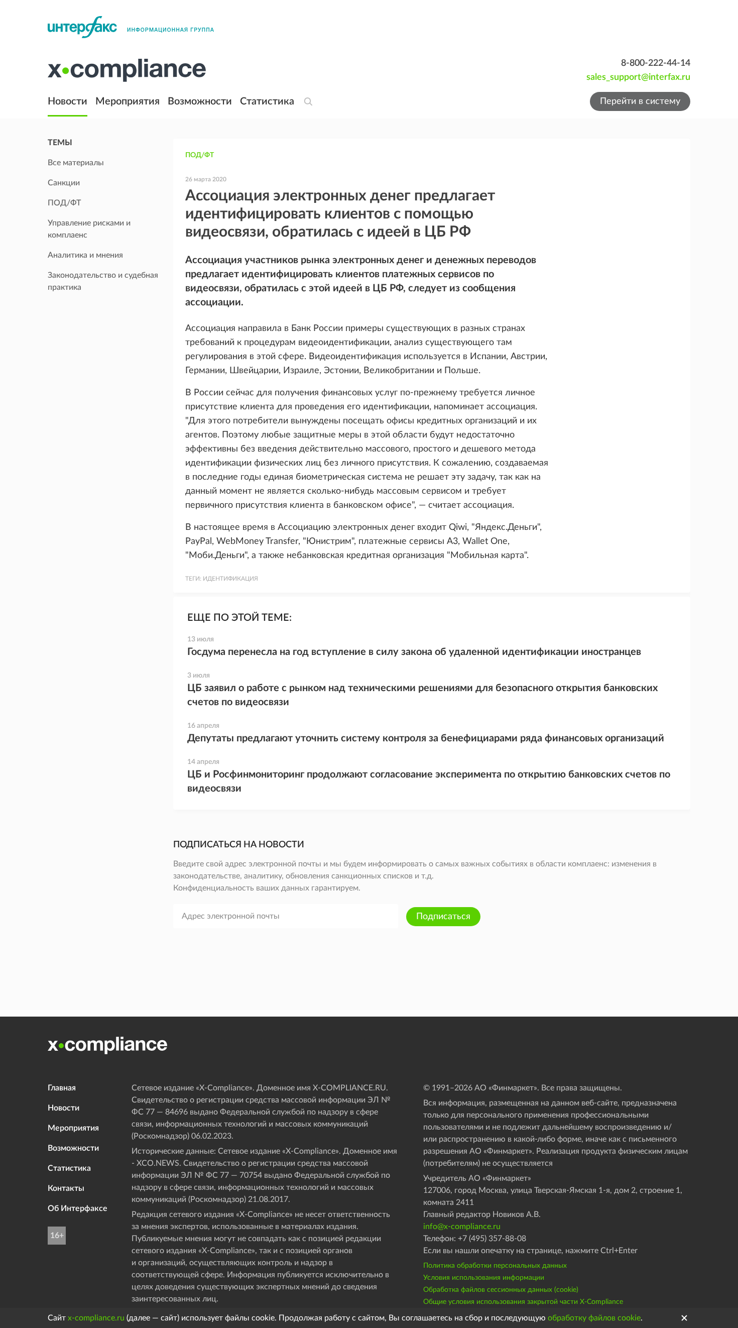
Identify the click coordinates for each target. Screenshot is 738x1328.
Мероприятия (127, 101)
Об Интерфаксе (77, 1208)
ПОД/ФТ (199, 155)
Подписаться (443, 916)
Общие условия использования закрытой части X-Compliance (523, 1301)
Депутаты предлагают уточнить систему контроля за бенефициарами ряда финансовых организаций (425, 738)
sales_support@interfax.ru (638, 77)
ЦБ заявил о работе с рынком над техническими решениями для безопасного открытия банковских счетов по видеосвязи (422, 695)
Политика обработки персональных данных (495, 1265)
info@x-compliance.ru (462, 1227)
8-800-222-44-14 (655, 63)
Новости (67, 101)
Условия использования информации (483, 1277)
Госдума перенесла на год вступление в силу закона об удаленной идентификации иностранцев (414, 652)
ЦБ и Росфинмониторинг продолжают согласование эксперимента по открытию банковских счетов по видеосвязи (428, 781)
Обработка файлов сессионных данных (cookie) (500, 1289)
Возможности (200, 101)
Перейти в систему (640, 101)
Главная (62, 1088)
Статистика (267, 101)
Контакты (66, 1188)
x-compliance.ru (96, 1318)
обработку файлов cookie (594, 1318)
